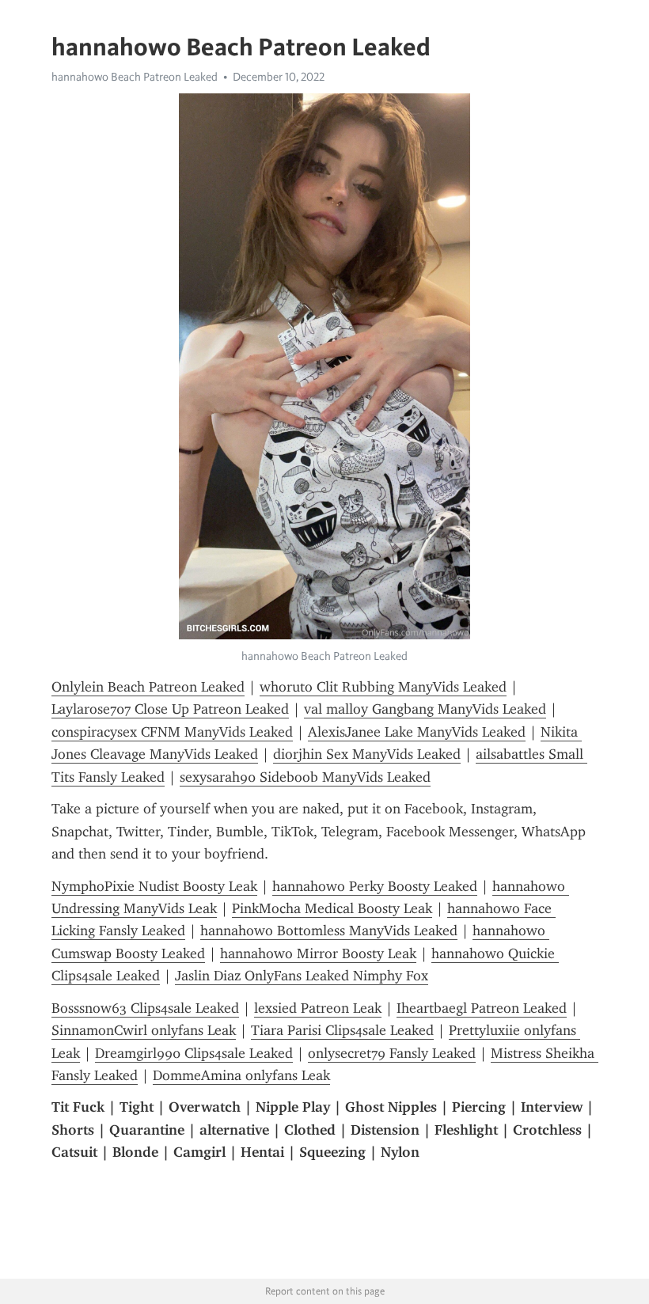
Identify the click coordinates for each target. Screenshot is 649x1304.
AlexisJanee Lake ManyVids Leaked (417, 732)
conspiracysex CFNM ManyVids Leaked (172, 732)
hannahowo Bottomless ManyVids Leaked (328, 930)
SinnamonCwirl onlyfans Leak (143, 1030)
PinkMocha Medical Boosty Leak (332, 908)
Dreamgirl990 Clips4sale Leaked (194, 1053)
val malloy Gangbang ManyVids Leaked (425, 709)
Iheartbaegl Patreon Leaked (482, 1008)
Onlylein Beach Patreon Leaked (148, 687)
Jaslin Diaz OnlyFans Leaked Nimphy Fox (301, 975)
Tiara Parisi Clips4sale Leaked (342, 1030)
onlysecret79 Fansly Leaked (392, 1053)
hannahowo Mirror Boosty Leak (318, 953)
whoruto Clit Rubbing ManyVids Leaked (383, 687)
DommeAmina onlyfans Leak (241, 1075)
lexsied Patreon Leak (317, 1008)
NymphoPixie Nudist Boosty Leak (154, 886)
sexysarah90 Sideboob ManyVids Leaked (305, 777)
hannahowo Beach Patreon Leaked (134, 77)
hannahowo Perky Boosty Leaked (374, 886)
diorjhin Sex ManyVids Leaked (367, 754)
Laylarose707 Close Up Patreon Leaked (170, 709)
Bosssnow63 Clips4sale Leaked (145, 1008)
